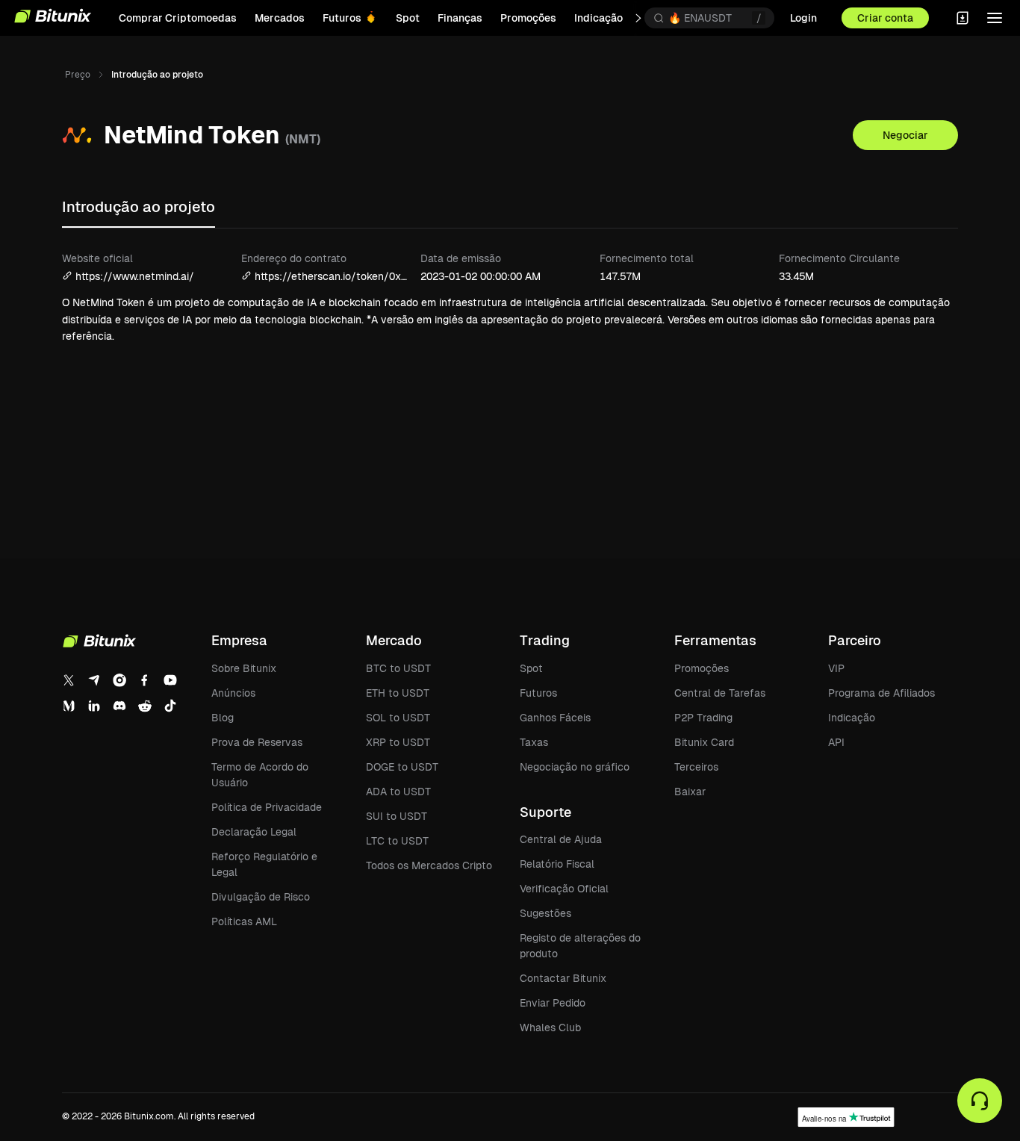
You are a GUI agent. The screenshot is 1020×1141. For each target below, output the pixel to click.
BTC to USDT (398, 668)
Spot (531, 668)
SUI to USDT (396, 816)
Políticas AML (244, 921)
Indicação (851, 717)
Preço (77, 75)
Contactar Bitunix (563, 978)
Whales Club (550, 1027)
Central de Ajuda (561, 839)
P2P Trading (703, 717)
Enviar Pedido (552, 1003)
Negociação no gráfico (574, 767)
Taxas (534, 742)
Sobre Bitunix (243, 668)
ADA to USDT (398, 791)
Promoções (701, 668)
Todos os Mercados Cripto (429, 865)
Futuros (538, 693)
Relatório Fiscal (557, 864)
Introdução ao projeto (138, 207)
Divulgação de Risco (260, 897)
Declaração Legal (253, 832)
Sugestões (545, 913)
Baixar (690, 791)
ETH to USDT (397, 693)
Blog (222, 717)
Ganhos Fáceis (555, 717)
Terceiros (696, 767)
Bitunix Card (704, 742)
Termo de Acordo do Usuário (259, 774)
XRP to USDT (398, 742)
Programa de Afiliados (881, 693)
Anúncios (233, 693)
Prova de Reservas (256, 742)
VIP (836, 668)
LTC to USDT (397, 841)
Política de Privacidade (266, 807)
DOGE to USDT (402, 767)
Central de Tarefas (719, 693)
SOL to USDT (398, 717)
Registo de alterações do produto (580, 945)
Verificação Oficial (564, 888)
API (836, 742)
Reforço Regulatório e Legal (264, 864)
